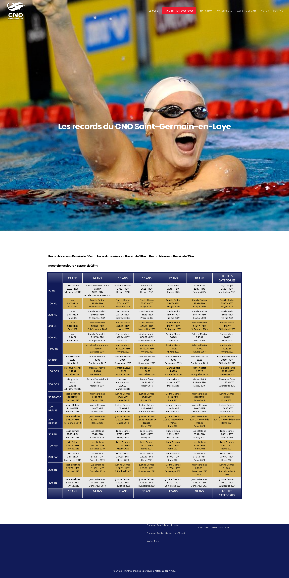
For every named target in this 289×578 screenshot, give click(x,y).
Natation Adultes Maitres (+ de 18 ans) (166, 533)
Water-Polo (153, 541)
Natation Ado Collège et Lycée (163, 525)
